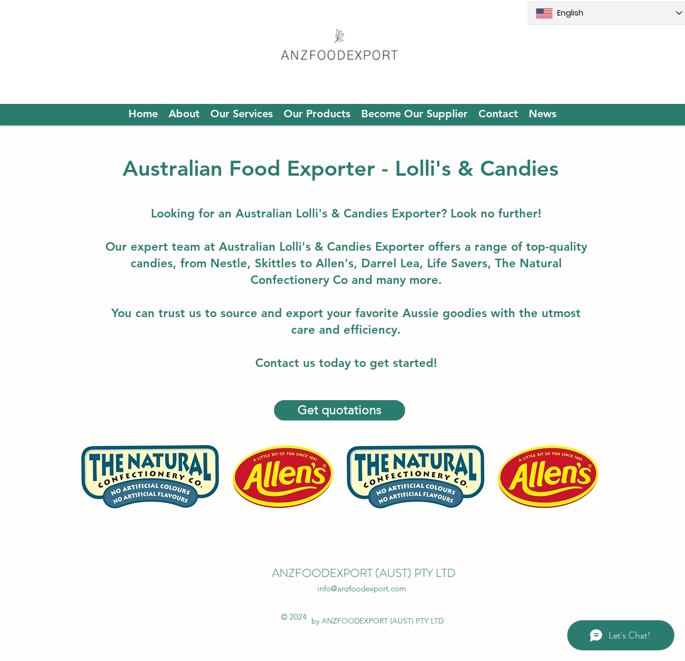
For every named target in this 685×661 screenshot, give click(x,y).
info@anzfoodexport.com (361, 588)
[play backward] (94, 476)
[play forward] (585, 476)
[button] (150, 476)
